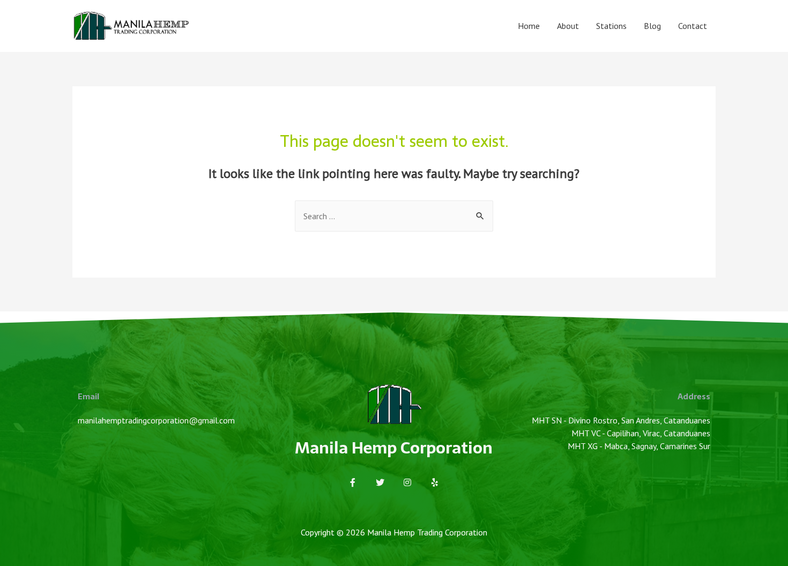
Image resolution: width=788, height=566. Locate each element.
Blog (652, 25)
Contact (692, 25)
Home (529, 25)
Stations (611, 25)
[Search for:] (394, 216)
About (568, 25)
